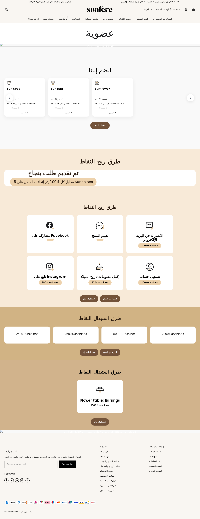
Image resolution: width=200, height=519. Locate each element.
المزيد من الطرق (110, 298)
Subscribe (67, 464)
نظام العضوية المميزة (108, 485)
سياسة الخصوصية (107, 476)
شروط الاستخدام (106, 471)
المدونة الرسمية (155, 466)
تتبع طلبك (153, 456)
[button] (6, 9)
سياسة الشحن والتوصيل (109, 461)
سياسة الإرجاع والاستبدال (110, 466)
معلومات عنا (105, 451)
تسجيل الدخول (100, 125)
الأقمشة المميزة (155, 471)
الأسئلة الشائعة (155, 451)
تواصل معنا (104, 456)
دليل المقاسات (155, 461)
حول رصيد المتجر (107, 490)
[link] (91, 19)
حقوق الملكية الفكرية (108, 481)
